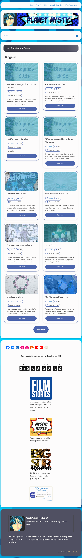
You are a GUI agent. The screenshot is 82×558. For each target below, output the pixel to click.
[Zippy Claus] (60, 233)
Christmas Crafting (15, 297)
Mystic (12, 92)
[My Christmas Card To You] (60, 181)
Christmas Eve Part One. (55, 84)
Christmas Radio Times (16, 193)
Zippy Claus (50, 245)
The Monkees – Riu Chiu (17, 138)
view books (49, 500)
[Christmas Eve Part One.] (60, 72)
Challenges (17, 48)
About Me (38, 5)
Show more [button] (41, 329)
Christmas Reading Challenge (19, 245)
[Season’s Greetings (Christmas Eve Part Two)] (21, 72)
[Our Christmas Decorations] (60, 284)
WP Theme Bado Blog (72, 552)
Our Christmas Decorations (56, 297)
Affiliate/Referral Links (71, 5)
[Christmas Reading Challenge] (21, 233)
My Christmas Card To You (56, 193)
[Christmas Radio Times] (21, 181)
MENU (6, 35)
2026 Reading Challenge (41, 489)
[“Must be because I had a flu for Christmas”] (60, 126)
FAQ (45, 5)
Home (31, 5)
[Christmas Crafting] (21, 284)
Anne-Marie (40, 493)
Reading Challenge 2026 (56, 5)
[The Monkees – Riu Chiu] (21, 126)
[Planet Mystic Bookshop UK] (41, 523)
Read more (22, 109)
